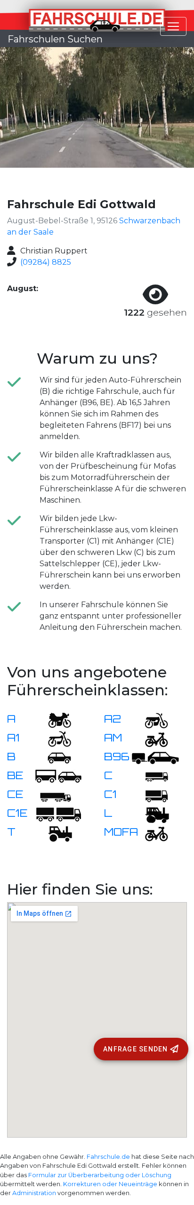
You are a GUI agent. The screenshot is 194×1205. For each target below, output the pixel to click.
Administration (34, 1193)
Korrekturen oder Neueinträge (110, 1184)
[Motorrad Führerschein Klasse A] (54, 719)
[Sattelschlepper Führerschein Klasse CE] (54, 794)
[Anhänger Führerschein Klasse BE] (58, 776)
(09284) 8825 (45, 262)
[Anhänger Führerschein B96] (155, 757)
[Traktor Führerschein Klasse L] (151, 813)
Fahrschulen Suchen (55, 39)
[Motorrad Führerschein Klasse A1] (54, 738)
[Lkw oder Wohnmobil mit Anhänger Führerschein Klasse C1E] (58, 813)
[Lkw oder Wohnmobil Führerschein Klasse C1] (151, 794)
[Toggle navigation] (173, 26)
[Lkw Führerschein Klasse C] (151, 776)
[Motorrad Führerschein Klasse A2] (151, 719)
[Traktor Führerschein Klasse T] (54, 832)
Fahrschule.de (108, 1156)
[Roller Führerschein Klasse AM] (151, 738)
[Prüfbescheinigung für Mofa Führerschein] (151, 832)
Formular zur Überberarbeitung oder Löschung (99, 1175)
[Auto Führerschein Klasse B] (54, 757)
